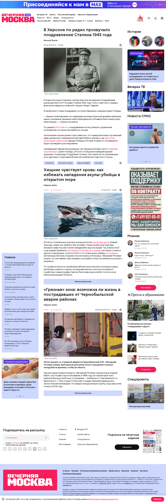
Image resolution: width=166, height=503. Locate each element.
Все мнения (146, 288)
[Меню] (162, 18)
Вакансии (125, 471)
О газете (66, 471)
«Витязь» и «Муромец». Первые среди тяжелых (148, 346)
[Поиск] (149, 18)
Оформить (126, 447)
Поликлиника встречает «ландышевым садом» (139, 325)
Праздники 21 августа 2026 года (20, 368)
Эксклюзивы (136, 53)
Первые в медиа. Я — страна (80, 21)
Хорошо (157, 499)
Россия (98, 163)
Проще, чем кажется (141, 127)
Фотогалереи (65, 444)
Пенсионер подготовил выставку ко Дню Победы (148, 357)
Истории (134, 31)
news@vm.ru (67, 485)
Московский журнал (66, 14)
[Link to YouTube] (25, 449)
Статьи (62, 434)
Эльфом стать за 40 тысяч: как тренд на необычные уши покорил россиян (20, 310)
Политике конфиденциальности (104, 499)
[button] (6, 368)
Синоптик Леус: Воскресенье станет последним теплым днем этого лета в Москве (20, 299)
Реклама (74, 471)
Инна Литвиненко (142, 253)
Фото (49, 18)
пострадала (112, 253)
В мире (60, 45)
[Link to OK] (15, 449)
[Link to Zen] (20, 449)
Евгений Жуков (50, 40)
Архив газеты (83, 434)
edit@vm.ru (128, 483)
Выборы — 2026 (102, 21)
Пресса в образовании (88, 14)
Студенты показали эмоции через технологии (149, 334)
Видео (56, 18)
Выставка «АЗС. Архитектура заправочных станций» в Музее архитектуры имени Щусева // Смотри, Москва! (134, 41)
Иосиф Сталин (65, 163)
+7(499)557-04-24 (104, 483)
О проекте (146, 369)
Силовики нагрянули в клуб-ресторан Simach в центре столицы (20, 288)
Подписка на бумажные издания (93, 471)
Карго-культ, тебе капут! (144, 255)
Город (7, 270)
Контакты (144, 471)
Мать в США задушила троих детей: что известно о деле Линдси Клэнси (145, 60)
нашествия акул (100, 242)
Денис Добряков (141, 262)
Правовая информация (72, 473)
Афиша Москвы (59, 21)
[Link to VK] (10, 449)
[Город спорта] (140, 18)
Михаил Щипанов (142, 241)
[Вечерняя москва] (30, 480)
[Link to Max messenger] (5, 449)
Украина (49, 163)
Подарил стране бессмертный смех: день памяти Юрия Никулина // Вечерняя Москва (147, 41)
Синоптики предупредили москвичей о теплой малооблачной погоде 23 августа (20, 265)
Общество (8, 314)
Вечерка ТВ (42, 14)
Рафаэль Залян (50, 185)
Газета (52, 14)
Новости (40, 18)
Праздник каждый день (16, 361)
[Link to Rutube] (40, 449)
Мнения (133, 235)
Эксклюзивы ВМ (44, 21)
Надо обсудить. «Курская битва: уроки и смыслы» (145, 101)
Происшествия (10, 282)
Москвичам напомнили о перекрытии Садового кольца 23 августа (20, 320)
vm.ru (109, 481)
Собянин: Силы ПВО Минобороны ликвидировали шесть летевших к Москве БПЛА (18, 277)
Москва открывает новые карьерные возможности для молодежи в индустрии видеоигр (20, 331)
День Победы (84, 163)
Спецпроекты (67, 18)
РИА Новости (62, 127)
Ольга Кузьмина (141, 274)
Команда (134, 471)
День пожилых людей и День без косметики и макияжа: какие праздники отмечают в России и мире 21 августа (20, 386)
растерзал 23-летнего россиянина (84, 250)
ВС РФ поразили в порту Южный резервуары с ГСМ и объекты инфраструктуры (18, 343)
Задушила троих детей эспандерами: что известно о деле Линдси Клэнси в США (144, 76)
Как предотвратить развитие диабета (145, 133)
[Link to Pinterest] (45, 449)
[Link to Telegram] (30, 449)
